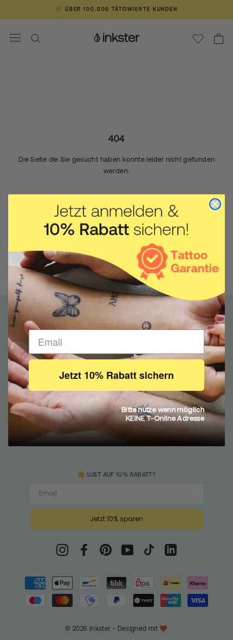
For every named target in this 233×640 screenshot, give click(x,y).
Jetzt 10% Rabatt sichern (116, 375)
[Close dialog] (215, 204)
